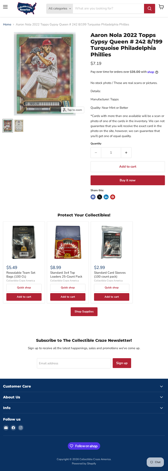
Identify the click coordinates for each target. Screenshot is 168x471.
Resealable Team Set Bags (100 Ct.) (20, 275)
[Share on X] (99, 196)
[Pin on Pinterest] (112, 196)
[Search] (149, 8)
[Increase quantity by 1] (126, 152)
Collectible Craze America (20, 280)
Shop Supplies (84, 311)
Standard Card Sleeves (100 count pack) (110, 275)
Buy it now (128, 180)
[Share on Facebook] (93, 196)
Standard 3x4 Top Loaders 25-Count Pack (66, 275)
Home (7, 24)
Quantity (96, 143)
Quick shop (24, 287)
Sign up (122, 363)
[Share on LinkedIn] (106, 196)
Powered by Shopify (84, 463)
